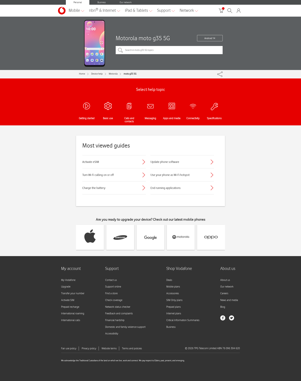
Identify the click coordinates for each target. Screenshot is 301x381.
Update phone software (164, 162)
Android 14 (209, 38)
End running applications (165, 188)
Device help (97, 73)
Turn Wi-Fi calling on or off (98, 175)
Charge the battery (93, 188)
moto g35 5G (130, 73)
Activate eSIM (90, 162)
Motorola (113, 73)
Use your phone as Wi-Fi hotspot (170, 175)
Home (82, 73)
